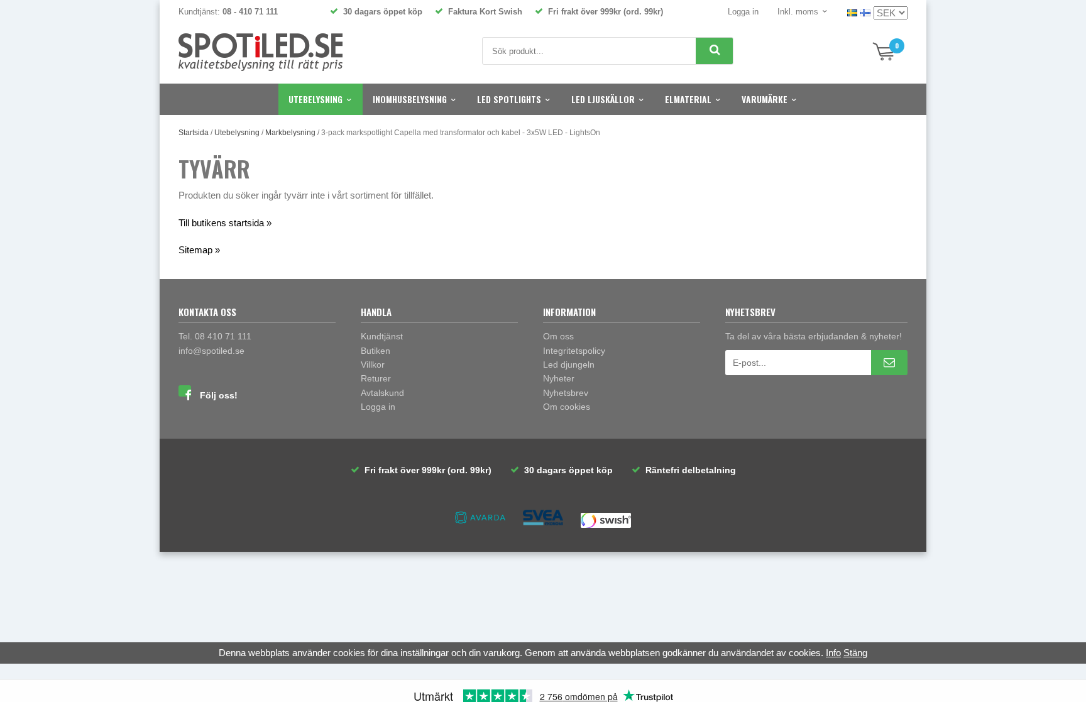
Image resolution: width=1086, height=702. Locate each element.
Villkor (373, 364)
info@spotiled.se (211, 351)
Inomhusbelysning (410, 99)
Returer (376, 378)
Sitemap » (199, 249)
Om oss (558, 336)
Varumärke (764, 99)
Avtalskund (382, 393)
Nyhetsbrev (565, 393)
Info (833, 652)
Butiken (375, 351)
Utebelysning (315, 99)
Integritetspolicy (574, 351)
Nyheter (558, 378)
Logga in (743, 11)
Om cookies (566, 407)
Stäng (855, 652)
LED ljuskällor (603, 99)
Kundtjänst (382, 336)
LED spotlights (509, 99)
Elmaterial (688, 99)
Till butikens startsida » (225, 222)
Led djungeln (569, 364)
